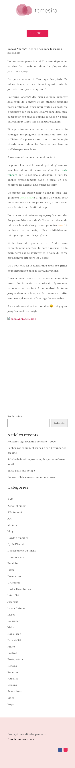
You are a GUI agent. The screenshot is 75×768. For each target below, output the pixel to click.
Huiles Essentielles (19, 589)
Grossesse (13, 582)
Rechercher (14, 416)
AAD (10, 499)
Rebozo (12, 666)
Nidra (10, 627)
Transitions (14, 691)
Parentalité (14, 640)
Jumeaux (12, 602)
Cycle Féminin (16, 544)
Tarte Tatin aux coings (21, 470)
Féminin (12, 563)
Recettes (12, 672)
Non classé (14, 634)
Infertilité (13, 595)
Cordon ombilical (18, 538)
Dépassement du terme (21, 550)
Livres (11, 614)
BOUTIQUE (37, 33)
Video (11, 698)
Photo (11, 646)
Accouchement (16, 506)
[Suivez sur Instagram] (66, 750)
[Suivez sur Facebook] (60, 750)
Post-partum (15, 659)
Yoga (10, 704)
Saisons (12, 685)
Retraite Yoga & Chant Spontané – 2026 (31, 441)
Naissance (13, 621)
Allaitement (14, 512)
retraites (12, 678)
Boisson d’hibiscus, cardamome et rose (31, 477)
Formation (14, 576)
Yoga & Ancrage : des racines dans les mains (34, 49)
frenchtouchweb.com (20, 739)
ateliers (12, 525)
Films (10, 570)
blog (10, 531)
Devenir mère (15, 557)
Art (9, 518)
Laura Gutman (16, 608)
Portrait (12, 653)
